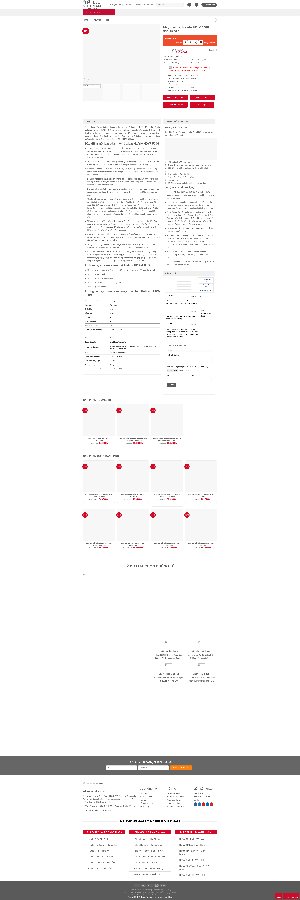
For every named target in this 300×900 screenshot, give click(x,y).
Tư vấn (127, 5)
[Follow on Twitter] (199, 804)
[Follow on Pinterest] (203, 804)
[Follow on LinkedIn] (207, 804)
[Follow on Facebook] (195, 804)
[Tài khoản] (196, 5)
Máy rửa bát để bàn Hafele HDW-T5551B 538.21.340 (201, 496)
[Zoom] (86, 80)
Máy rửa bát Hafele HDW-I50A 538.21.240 (133, 496)
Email (193, 375)
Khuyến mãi (115, 5)
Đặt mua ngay (202, 97)
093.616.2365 (183, 70)
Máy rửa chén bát (101, 20)
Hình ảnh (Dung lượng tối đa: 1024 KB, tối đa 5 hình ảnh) (187, 367)
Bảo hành (148, 5)
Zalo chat (287, 897)
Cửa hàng (295, 897)
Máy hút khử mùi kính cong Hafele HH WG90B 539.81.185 (167, 440)
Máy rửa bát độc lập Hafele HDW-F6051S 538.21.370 (99, 544)
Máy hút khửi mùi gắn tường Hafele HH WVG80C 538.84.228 (133, 440)
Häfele (99, 802)
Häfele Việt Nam (146, 897)
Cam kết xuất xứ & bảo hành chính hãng (183, 78)
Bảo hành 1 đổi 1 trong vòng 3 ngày (181, 87)
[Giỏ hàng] (189, 5)
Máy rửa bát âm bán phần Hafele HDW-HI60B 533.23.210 (167, 496)
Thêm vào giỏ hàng (175, 97)
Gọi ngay (278, 897)
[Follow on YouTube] (211, 804)
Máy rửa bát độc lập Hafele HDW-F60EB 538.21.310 (167, 544)
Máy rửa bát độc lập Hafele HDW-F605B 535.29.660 (201, 544)
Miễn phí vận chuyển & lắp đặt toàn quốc (183, 75)
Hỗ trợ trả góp (173, 84)
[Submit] (182, 5)
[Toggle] (85, 839)
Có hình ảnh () (206, 280)
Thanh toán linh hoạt (175, 81)
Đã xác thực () (206, 285)
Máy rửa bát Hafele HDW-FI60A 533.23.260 (133, 544)
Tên (168, 375)
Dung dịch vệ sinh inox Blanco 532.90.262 (99, 440)
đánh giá (213, 50)
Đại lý (138, 5)
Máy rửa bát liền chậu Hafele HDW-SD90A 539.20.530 (99, 496)
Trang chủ (87, 20)
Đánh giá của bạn (173, 355)
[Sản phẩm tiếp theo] (214, 20)
